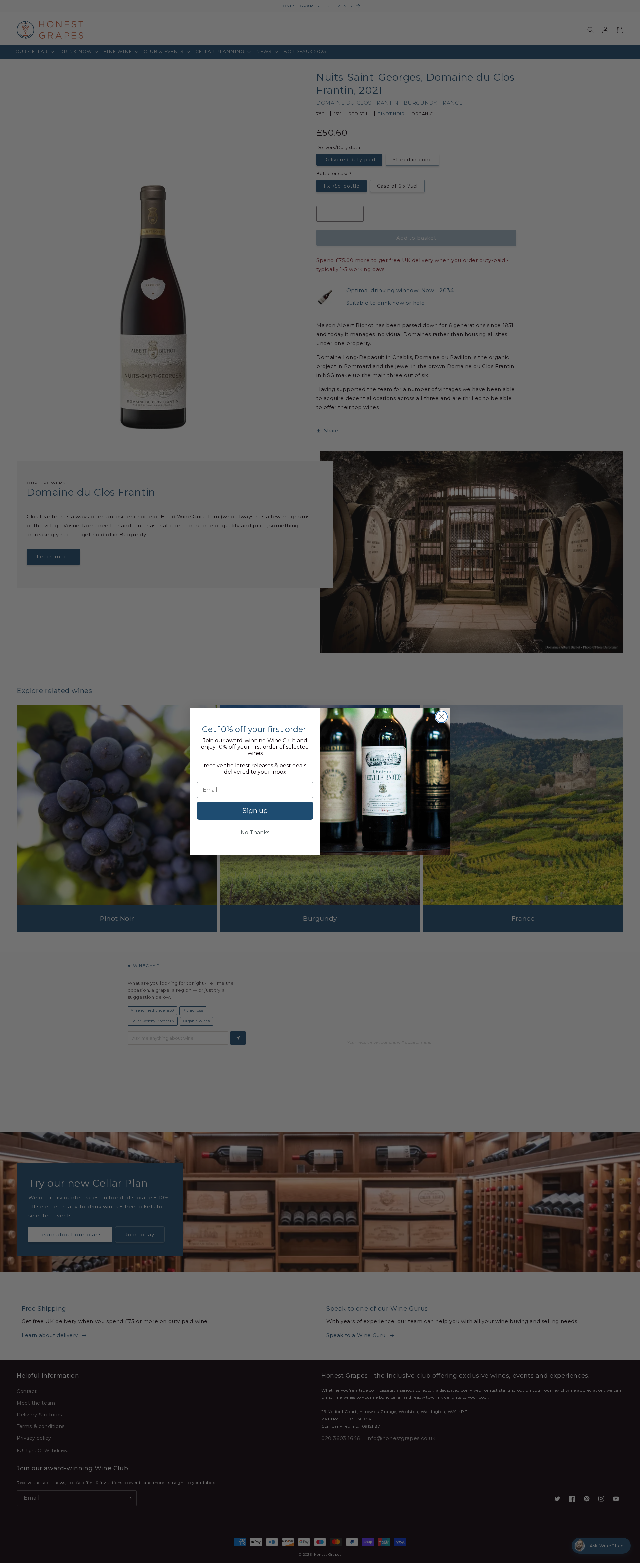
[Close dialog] (441, 717)
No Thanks (255, 832)
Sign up (255, 811)
